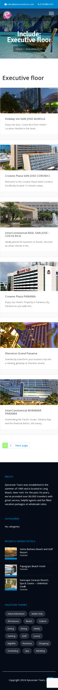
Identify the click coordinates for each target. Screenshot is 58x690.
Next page (21, 445)
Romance (27, 643)
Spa (27, 650)
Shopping (43, 643)
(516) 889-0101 (46, 4)
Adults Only (37, 613)
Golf (24, 636)
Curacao (24, 555)
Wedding (40, 650)
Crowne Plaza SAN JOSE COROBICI (27, 176)
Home (19, 48)
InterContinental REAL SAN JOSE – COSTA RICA (27, 234)
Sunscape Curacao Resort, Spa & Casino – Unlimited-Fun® (34, 583)
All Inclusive (13, 621)
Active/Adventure (16, 613)
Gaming (11, 636)
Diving (24, 628)
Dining (11, 628)
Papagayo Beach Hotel (32, 566)
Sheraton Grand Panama (21, 353)
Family (37, 628)
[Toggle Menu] (51, 13)
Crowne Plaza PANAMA (20, 296)
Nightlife (12, 643)
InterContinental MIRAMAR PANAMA (23, 412)
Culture (42, 621)
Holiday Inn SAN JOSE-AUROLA (25, 119)
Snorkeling (13, 650)
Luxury (37, 636)
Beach (29, 621)
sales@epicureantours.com (20, 4)
